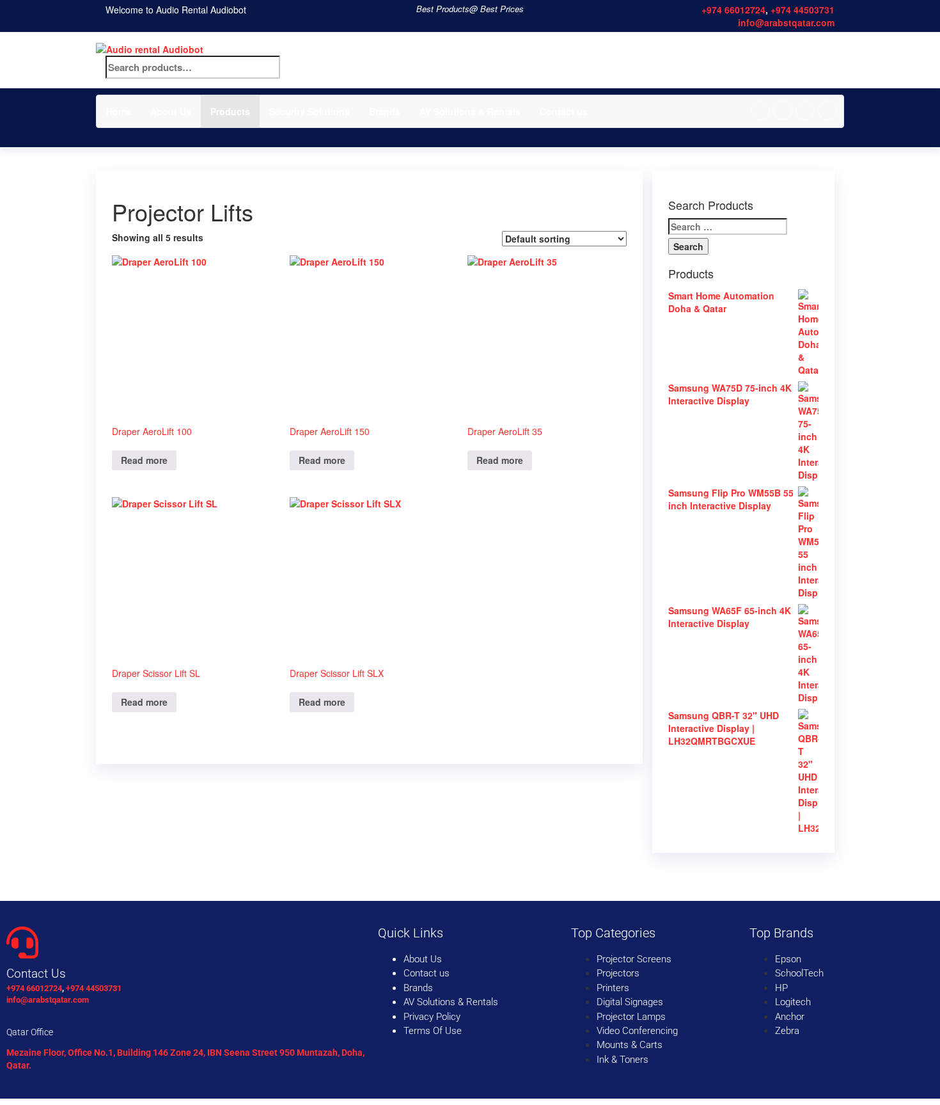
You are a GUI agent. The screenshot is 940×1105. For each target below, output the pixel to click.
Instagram (805, 110)
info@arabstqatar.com (786, 22)
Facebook (760, 110)
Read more (144, 460)
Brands (384, 111)
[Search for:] (727, 226)
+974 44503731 (802, 9)
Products (230, 111)
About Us (170, 111)
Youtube (827, 110)
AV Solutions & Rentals (470, 111)
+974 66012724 (733, 9)
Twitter (782, 110)
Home (118, 111)
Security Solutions (309, 111)
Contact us (564, 111)
